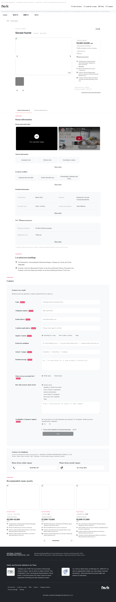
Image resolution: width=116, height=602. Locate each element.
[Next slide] (70, 56)
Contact (36, 587)
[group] (23, 511)
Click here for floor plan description (91, 92)
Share (97, 29)
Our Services (11, 587)
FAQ (30, 587)
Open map (81, 66)
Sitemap (22, 589)
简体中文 (15, 15)
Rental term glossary (83, 57)
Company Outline (45, 587)
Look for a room (22, 587)
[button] (19, 81)
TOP (8, 21)
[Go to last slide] (17, 56)
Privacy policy (12, 589)
